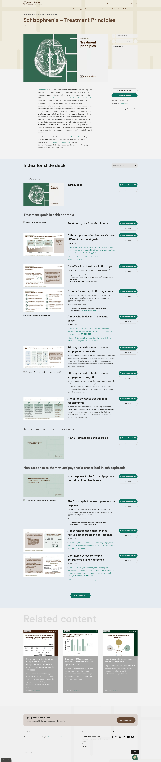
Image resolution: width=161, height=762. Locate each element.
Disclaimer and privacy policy (91, 736)
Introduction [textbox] (122, 36)
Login (131, 3)
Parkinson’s (115, 9)
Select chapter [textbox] (118, 165)
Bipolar (125, 9)
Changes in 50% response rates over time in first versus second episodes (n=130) (79, 662)
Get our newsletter (126, 720)
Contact (126, 3)
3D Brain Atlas (91, 3)
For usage (124, 103)
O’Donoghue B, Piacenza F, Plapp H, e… (83, 580)
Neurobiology (77, 9)
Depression (105, 9)
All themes (133, 9)
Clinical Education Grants (116, 3)
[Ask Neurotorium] (135, 757)
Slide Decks (27, 14)
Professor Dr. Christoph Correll (60, 142)
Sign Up (84, 746)
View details (6, 760)
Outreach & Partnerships (102, 3)
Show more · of (80, 595)
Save (128, 190)
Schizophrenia (27, 26)
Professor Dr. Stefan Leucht (73, 137)
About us (84, 3)
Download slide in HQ (124, 90)
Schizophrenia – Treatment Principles (45, 14)
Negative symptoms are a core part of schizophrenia (118, 660)
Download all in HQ (124, 95)
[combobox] (127, 36)
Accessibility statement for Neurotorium (95, 739)
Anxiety (96, 9)
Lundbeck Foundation (56, 737)
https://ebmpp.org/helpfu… (88, 310)
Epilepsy (87, 9)
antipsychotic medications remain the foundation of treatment (68, 98)
